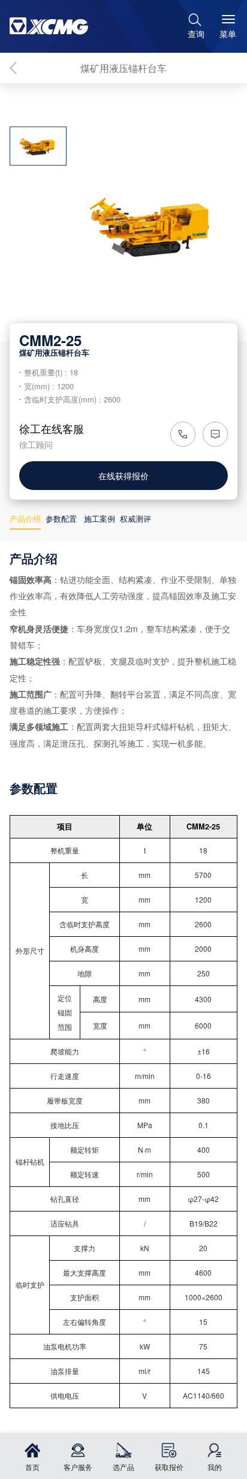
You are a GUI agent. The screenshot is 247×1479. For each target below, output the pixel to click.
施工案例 (99, 518)
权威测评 (135, 518)
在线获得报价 (123, 475)
